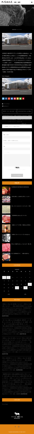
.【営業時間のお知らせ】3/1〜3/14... (19, 215)
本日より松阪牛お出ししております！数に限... (21, 244)
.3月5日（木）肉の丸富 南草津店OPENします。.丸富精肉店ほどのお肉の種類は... (9, 112)
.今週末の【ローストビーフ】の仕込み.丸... (20, 234)
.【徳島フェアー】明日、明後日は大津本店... (21, 225)
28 (25, 287)
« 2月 (8, 294)
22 (29, 284)
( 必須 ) (6, 134)
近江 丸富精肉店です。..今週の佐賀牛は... (20, 253)
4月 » (25, 294)
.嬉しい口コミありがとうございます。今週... (21, 206)
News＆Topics (19, 29)
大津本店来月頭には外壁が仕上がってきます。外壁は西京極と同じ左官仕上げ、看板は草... (24, 112)
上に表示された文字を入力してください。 (17, 169)
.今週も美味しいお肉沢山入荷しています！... (21, 196)
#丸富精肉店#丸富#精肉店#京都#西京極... (20, 187)
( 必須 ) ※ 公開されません (10, 140)
